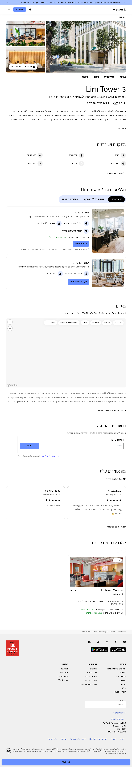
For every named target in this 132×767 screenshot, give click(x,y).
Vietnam (112, 632)
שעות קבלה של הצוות (97, 103)
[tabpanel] (66, 47)
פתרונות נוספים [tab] (70, 199)
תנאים (113, 739)
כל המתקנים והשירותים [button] (116, 173)
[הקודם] (124, 2)
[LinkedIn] (89, 641)
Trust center (120, 692)
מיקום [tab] (96, 77)
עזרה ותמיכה (62, 676)
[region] (66, 352)
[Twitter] (98, 641)
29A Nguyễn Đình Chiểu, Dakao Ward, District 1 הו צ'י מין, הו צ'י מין (95, 313)
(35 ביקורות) (111, 479)
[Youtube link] (124, 641)
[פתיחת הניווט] (8, 9)
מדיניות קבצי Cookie (98, 739)
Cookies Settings (78, 739)
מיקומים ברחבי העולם (116, 669)
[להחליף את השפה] (30, 9)
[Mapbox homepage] (12, 385)
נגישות (64, 739)
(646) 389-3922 (118, 719)
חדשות (123, 684)
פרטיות (123, 739)
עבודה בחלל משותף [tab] (94, 199)
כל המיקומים (122, 632)
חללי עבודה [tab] (109, 77)
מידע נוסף (25, 3)
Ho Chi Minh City (100, 632)
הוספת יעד (117, 440)
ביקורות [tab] (85, 77)
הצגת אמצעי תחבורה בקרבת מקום (111, 410)
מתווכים (93, 669)
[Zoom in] (10, 322)
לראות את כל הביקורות (116, 527)
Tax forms (63, 680)
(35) (115, 103)
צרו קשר (64, 669)
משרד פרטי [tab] (116, 199)
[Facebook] (115, 641)
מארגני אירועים (90, 680)
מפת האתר (52, 739)
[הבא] (122, 2)
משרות (123, 680)
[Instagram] (107, 641)
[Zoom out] (10, 328)
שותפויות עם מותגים (88, 684)
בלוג (124, 688)
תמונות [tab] (123, 77)
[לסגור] (8, 2)
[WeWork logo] (119, 9)
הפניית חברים (91, 676)
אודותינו (122, 673)
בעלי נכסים (92, 673)
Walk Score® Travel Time (50, 456)
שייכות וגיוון (121, 676)
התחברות (64, 673)
